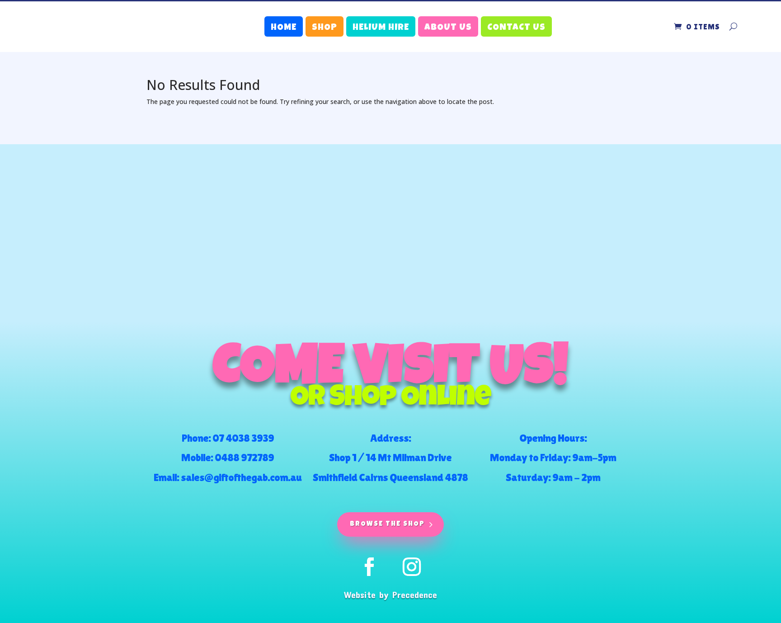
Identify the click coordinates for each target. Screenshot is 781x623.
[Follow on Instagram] (412, 567)
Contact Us (516, 28)
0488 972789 (244, 457)
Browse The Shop (387, 524)
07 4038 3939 (243, 438)
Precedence (414, 594)
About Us (448, 28)
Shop (324, 28)
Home (283, 28)
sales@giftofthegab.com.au (241, 477)
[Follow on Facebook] (369, 567)
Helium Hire (381, 28)
